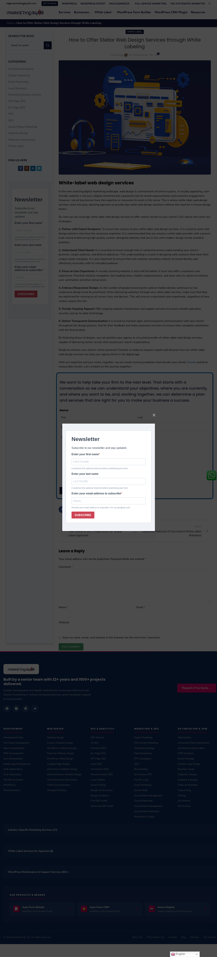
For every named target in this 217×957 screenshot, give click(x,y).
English (180, 954)
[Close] (154, 415)
